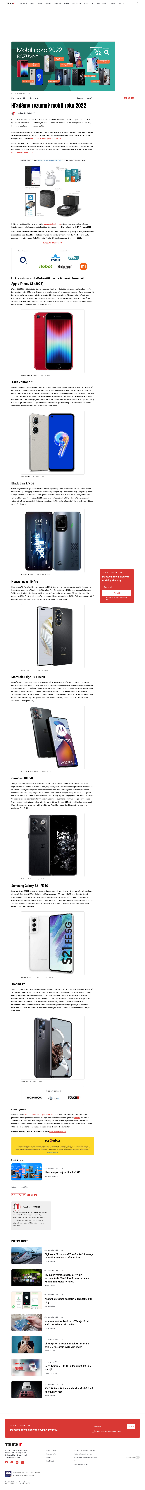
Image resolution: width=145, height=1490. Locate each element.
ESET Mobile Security (22, 152)
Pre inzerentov (51, 1454)
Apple (40, 3)
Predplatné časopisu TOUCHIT (84, 1450)
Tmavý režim (130, 1457)
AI (92, 3)
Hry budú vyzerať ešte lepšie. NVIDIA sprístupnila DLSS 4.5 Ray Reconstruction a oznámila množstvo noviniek (66, 1278)
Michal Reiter (50, 1261)
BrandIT (49, 1457)
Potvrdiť (117, 593)
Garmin (48, 3)
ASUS (86, 3)
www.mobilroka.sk (52, 224)
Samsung (57, 3)
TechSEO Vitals (27, 1484)
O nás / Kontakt (51, 1450)
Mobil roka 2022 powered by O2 (45, 138)
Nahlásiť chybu (17, 1195)
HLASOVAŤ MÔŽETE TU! (53, 243)
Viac (120, 3)
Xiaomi (66, 3)
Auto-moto (76, 3)
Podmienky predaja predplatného (85, 1457)
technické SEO (10, 1484)
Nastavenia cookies (81, 1464)
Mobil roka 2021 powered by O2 (40, 1114)
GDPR (76, 1461)
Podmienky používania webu (83, 1454)
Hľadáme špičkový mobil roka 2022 (62, 1172)
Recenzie (23, 3)
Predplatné (50, 1461)
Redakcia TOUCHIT (26, 113)
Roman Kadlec (49, 1285)
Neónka (77, 1118)
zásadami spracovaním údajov (112, 1431)
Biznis (113, 3)
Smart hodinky (102, 3)
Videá (32, 3)
